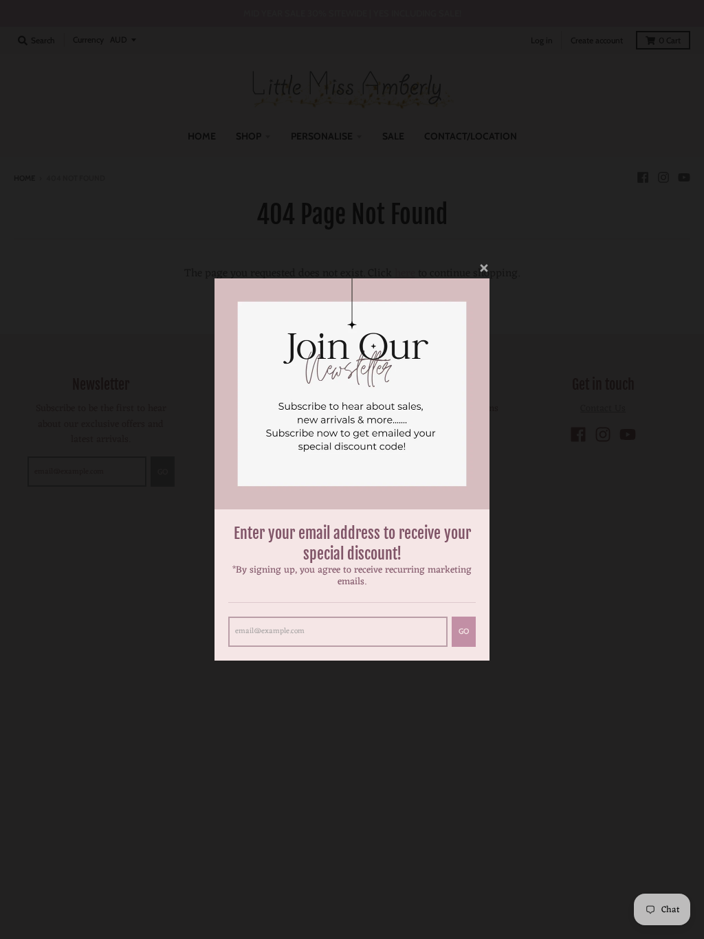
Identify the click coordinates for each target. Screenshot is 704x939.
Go (464, 631)
